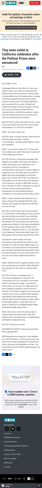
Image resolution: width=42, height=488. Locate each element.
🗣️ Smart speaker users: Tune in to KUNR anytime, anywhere (21, 393)
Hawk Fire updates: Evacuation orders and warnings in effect (21, 16)
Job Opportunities (9, 450)
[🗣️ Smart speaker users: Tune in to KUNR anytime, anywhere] (21, 376)
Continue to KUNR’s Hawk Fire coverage (21, 27)
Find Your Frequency (10, 458)
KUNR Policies (8, 463)
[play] (3, 486)
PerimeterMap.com (27, 21)
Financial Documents (10, 441)
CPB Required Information (12, 437)
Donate (35, 3)
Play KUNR (37, 39)
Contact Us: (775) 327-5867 (12, 454)
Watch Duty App (14, 23)
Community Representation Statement (16, 446)
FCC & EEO (7, 467)
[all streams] (39, 485)
